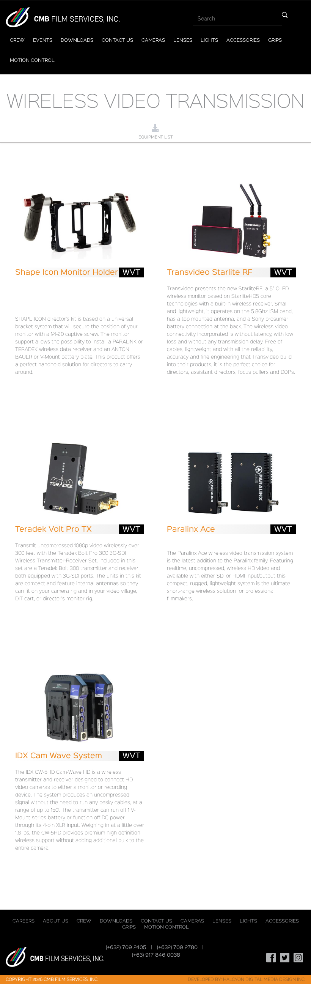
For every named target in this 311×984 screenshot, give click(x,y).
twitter (285, 958)
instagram (298, 958)
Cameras (153, 40)
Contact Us (117, 40)
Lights (209, 40)
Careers (24, 920)
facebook (271, 958)
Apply (285, 15)
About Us (55, 920)
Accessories (243, 40)
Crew (17, 40)
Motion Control (32, 60)
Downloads (77, 40)
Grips (275, 40)
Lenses (182, 40)
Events (42, 40)
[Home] (63, 16)
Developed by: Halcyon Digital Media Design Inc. (246, 979)
